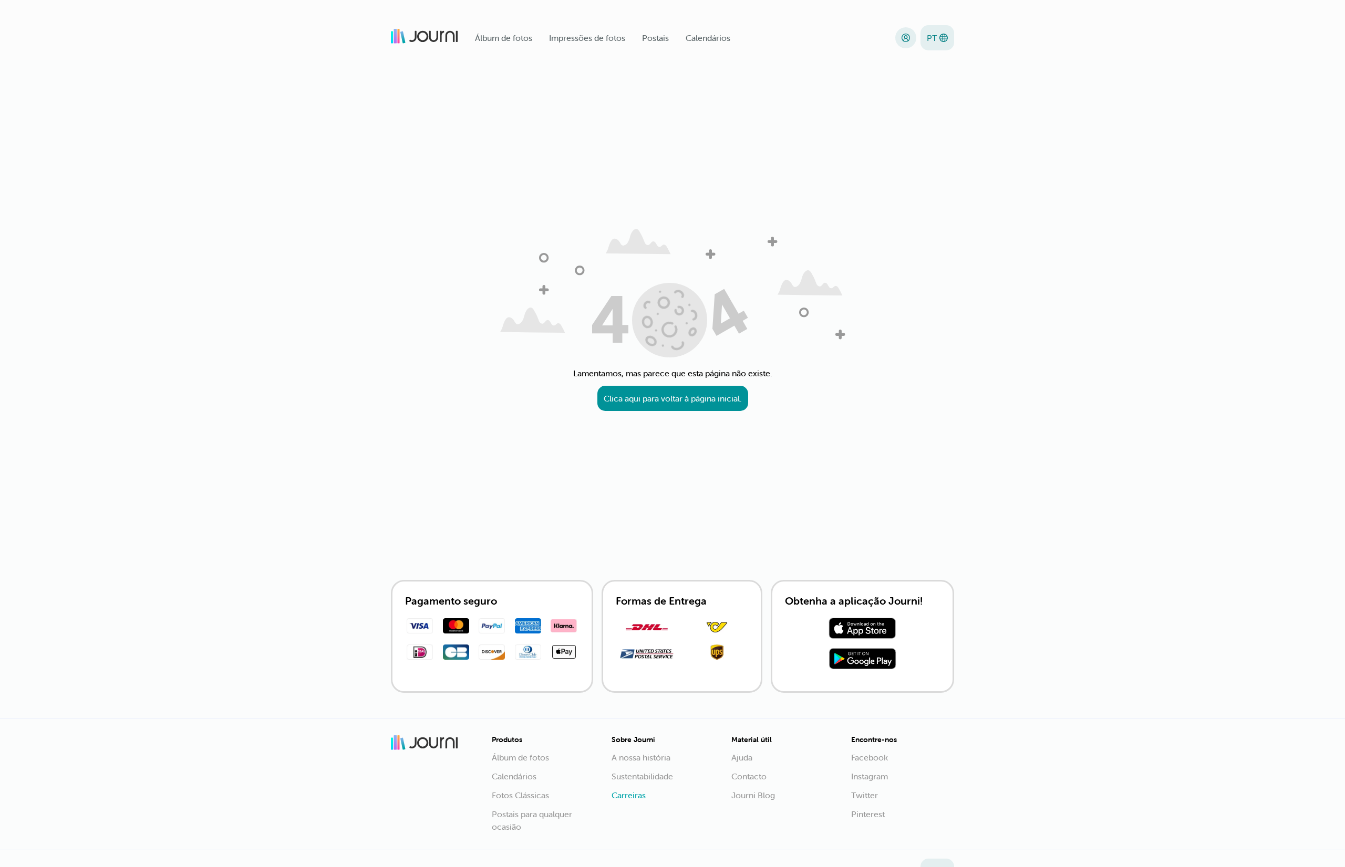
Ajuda (741, 757)
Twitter (864, 795)
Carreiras (629, 795)
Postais (655, 38)
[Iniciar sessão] (905, 37)
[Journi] (424, 38)
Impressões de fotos (587, 38)
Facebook (869, 757)
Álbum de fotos (503, 38)
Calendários (708, 38)
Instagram (869, 776)
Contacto (749, 776)
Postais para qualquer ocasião (532, 820)
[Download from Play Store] (862, 660)
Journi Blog (753, 795)
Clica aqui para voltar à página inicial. (673, 398)
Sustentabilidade (642, 776)
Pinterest (868, 814)
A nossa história (641, 757)
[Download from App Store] (862, 630)
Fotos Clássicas (520, 795)
